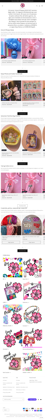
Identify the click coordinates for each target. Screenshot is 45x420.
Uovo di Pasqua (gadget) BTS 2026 (29, 60)
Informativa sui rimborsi (7, 389)
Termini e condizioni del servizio (7, 383)
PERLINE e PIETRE (7, 325)
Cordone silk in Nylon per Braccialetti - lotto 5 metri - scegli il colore (11, 237)
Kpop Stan (25, 279)
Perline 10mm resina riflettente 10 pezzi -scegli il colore (31, 237)
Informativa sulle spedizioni (30, 416)
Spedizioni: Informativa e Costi (9, 387)
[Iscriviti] (22, 399)
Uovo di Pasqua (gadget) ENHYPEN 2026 (9, 60)
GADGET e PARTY (27, 372)
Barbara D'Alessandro (10, 414)
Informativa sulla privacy (10, 416)
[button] (2, 6)
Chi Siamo (5, 380)
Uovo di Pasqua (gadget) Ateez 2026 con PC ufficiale (30, 196)
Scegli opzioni (11, 242)
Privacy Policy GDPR (6, 392)
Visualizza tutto (22, 71)
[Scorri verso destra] (25, 68)
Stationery (25, 302)
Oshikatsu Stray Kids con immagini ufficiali (9, 102)
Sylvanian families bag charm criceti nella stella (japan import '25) (10, 153)
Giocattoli (5, 349)
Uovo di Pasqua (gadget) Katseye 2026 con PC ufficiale (10, 196)
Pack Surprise (6, 372)
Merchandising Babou (28, 349)
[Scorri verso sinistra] (20, 68)
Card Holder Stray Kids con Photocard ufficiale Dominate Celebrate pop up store (31, 103)
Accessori (25, 325)
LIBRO (4, 302)
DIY (3, 279)
